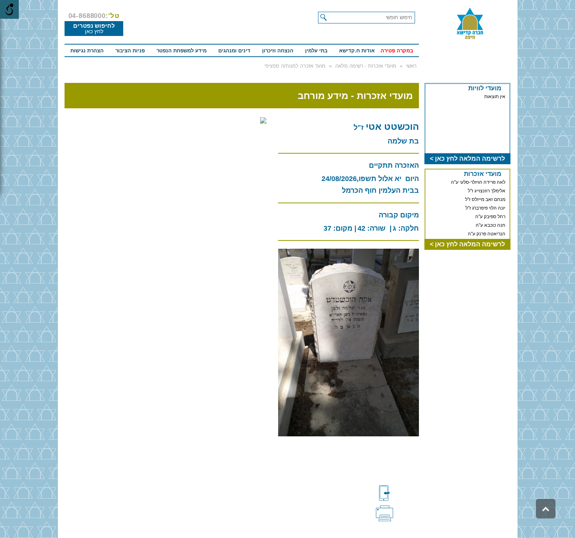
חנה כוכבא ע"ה (490, 225)
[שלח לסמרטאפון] (397, 493)
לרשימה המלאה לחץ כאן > (467, 158)
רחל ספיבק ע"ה (490, 216)
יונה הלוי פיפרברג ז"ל (485, 208)
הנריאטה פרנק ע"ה (486, 234)
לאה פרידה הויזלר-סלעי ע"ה (478, 182)
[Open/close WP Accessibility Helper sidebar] (9, 9)
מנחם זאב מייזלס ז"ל (485, 199)
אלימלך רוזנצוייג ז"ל (486, 191)
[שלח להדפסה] (397, 512)
